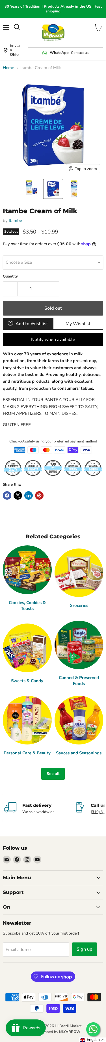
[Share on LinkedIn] (28, 495)
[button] (32, 189)
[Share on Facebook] (7, 495)
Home (8, 67)
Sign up (84, 949)
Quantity (10, 276)
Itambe (15, 220)
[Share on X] (18, 495)
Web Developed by (53, 1031)
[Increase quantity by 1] (52, 288)
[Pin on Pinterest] (39, 495)
